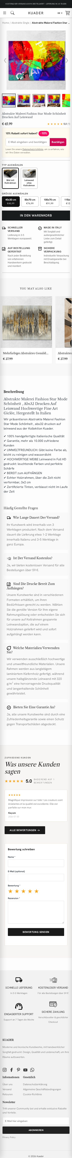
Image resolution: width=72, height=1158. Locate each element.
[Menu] (4, 13)
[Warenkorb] (67, 13)
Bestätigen (58, 142)
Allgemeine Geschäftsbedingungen (42, 1089)
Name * (11, 857)
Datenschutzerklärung (35, 1084)
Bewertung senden (36, 932)
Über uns (7, 1084)
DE (59, 13)
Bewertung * (14, 885)
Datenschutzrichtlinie (32, 149)
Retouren (7, 1094)
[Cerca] (12, 13)
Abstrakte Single (20, 22)
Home (5, 22)
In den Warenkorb (36, 215)
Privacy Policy (9, 1137)
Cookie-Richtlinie (32, 1094)
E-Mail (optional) (16, 871)
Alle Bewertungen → (25, 830)
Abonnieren (36, 1130)
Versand (7, 1089)
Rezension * (14, 898)
